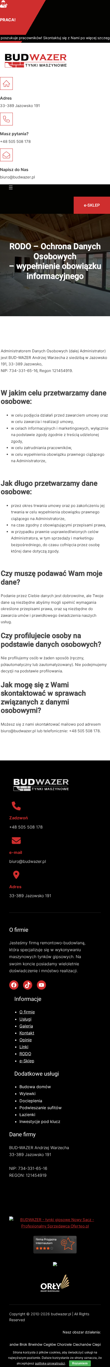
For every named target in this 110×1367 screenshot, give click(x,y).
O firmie (27, 1011)
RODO (25, 1053)
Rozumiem (80, 1363)
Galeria (26, 1026)
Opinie (25, 1039)
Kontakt (26, 1032)
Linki (23, 1046)
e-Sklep (26, 1060)
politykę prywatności (50, 1363)
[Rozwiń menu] (11, 187)
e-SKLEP (92, 205)
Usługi (25, 1019)
